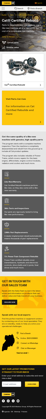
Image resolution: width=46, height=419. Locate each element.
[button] (38, 3)
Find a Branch (36, 8)
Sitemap (17, 412)
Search (20, 8)
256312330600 (32, 338)
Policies (24, 412)
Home (4, 15)
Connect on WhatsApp (29, 343)
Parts (12, 15)
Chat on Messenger (28, 348)
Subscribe (32, 384)
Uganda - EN (8, 412)
